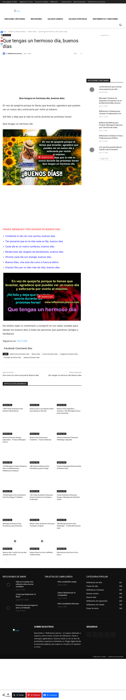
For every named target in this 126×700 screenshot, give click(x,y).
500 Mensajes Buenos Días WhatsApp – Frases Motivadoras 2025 (68, 526)
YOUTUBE (22, 341)
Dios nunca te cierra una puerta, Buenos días (21, 375)
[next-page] (8, 560)
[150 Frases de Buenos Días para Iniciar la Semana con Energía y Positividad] (42, 483)
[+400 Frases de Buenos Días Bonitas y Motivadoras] (15, 397)
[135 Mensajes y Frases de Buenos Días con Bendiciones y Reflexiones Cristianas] (15, 455)
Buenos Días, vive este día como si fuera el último (31, 262)
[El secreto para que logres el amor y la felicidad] (8, 608)
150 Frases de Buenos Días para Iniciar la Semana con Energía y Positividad (41, 497)
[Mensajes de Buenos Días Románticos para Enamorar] (15, 512)
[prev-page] (4, 560)
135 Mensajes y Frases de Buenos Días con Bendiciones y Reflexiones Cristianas (15, 468)
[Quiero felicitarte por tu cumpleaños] (50, 595)
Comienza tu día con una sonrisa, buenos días (30, 236)
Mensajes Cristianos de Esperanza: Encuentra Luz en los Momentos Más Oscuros (110, 100)
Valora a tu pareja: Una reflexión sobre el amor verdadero (25, 584)
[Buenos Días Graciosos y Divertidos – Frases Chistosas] (42, 426)
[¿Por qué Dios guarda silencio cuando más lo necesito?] (91, 150)
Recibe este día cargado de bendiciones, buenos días (34, 251)
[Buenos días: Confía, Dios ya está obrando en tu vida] (15, 541)
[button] (120, 25)
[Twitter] (115, 1)
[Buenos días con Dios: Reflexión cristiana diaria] (42, 541)
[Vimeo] (118, 1)
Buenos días (32, 32)
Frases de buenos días (50, 354)
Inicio (4, 32)
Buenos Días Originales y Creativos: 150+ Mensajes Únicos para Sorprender (68, 411)
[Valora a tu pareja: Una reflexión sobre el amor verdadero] (8, 584)
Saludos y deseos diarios (17, 32)
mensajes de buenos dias (12, 357)
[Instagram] (111, 1)
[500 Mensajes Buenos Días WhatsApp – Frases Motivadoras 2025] (69, 512)
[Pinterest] (100, 634)
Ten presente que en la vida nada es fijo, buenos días (34, 241)
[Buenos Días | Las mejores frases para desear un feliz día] (42, 397)
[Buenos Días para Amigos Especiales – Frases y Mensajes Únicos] (15, 426)
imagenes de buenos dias (69, 354)
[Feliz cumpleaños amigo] (50, 584)
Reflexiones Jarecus (15, 53)
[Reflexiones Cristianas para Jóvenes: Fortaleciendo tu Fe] (91, 114)
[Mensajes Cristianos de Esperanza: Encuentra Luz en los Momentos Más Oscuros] (91, 101)
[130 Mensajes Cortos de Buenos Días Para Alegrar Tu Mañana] (15, 483)
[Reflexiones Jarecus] (4, 53)
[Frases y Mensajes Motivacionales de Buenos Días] (69, 455)
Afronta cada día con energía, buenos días (28, 257)
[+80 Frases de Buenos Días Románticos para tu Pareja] (42, 455)
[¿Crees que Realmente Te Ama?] (8, 597)
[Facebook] (108, 1)
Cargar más (104, 159)
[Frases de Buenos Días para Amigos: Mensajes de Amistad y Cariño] (69, 483)
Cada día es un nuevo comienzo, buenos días (29, 246)
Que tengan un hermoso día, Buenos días (64, 375)
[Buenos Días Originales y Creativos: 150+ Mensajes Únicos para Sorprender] (69, 397)
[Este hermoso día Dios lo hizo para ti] (69, 541)
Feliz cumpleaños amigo (67, 582)
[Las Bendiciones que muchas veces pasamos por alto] (91, 89)
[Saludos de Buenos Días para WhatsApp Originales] (69, 426)
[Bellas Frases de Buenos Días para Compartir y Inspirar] (42, 512)
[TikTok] (107, 634)
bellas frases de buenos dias (19, 354)
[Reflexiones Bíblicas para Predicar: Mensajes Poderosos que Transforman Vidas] (91, 125)
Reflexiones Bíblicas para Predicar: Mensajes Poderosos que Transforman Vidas (111, 125)
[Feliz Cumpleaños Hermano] (50, 606)
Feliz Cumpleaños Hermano (68, 604)
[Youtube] (121, 1)
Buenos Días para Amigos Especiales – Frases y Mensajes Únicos (14, 440)
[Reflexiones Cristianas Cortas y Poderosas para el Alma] (91, 138)
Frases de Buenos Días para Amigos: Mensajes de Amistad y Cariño (68, 497)
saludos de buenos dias (31, 357)
